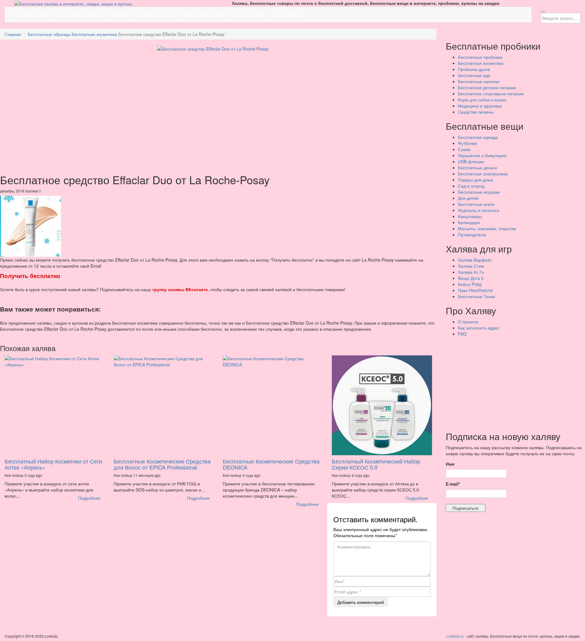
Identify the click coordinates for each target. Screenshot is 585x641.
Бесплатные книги (476, 204)
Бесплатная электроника (483, 174)
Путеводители (472, 234)
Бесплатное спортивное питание (491, 93)
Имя (450, 464)
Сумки (464, 149)
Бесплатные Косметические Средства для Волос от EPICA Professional (162, 464)
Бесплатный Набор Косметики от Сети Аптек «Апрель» (53, 464)
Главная (13, 34)
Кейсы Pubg (470, 284)
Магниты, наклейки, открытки (487, 228)
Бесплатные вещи (32, 15)
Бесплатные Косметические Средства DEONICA (271, 464)
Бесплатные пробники (480, 57)
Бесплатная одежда (478, 137)
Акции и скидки (249, 15)
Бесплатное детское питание (487, 87)
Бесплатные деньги (477, 167)
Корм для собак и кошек (482, 100)
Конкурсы (120, 15)
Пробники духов (474, 69)
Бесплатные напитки (478, 81)
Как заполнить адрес (478, 328)
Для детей (468, 198)
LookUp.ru (455, 636)
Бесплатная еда (474, 75)
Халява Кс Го (471, 272)
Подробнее (89, 498)
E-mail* (453, 484)
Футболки (467, 143)
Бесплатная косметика (94, 34)
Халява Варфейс (475, 260)
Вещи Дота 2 (471, 278)
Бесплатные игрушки (479, 192)
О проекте (468, 322)
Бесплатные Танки (476, 296)
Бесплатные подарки (204, 15)
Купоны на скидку (156, 15)
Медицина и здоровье (480, 106)
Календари (469, 222)
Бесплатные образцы (80, 15)
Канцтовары (470, 216)
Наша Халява (287, 15)
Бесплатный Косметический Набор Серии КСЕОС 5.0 (376, 464)
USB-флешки (471, 161)
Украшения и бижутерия (482, 155)
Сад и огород (471, 186)
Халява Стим (471, 266)
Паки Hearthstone (475, 290)
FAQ (462, 334)
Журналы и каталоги (478, 210)
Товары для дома (475, 180)
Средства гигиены (476, 112)
